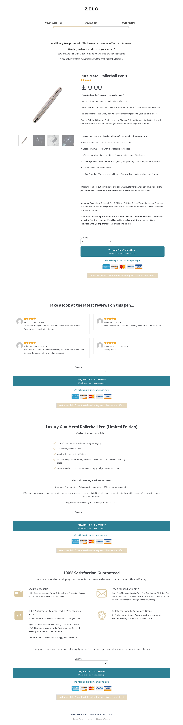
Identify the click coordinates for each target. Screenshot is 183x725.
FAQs (89, 719)
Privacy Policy (78, 719)
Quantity (84, 237)
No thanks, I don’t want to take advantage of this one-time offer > (122, 275)
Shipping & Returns (103, 719)
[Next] (72, 102)
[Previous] (23, 102)
